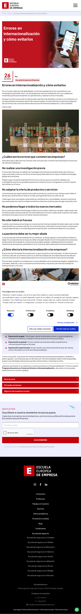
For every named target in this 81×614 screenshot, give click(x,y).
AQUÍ (17, 300)
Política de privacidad (46, 610)
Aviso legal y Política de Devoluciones (26, 610)
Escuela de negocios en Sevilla (40, 556)
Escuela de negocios (40, 533)
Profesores (40, 499)
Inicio (4, 13)
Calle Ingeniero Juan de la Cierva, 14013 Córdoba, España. (40, 588)
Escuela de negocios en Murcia (40, 566)
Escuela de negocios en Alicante (40, 575)
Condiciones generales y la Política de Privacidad (36, 447)
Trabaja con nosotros (40, 504)
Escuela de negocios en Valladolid (40, 561)
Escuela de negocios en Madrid (40, 542)
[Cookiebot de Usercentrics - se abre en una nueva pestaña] (69, 284)
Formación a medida (40, 519)
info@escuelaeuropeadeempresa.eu (42, 604)
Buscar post (9, 379)
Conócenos (40, 494)
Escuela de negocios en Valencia (40, 552)
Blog (10, 13)
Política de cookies (61, 610)
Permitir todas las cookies (66, 329)
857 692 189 (41, 598)
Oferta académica (40, 514)
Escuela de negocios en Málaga (40, 571)
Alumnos (40, 509)
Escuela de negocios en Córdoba (40, 537)
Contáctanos (40, 528)
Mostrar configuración (66, 322)
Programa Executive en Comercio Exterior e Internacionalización (28, 368)
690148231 (42, 601)
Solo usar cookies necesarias (40, 329)
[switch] (31, 314)
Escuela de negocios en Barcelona (40, 547)
